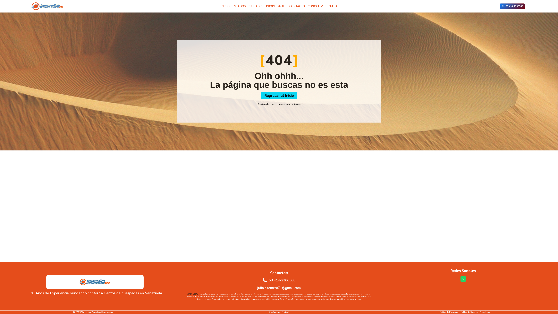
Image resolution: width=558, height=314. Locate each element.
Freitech (285, 312)
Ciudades (256, 6)
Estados (239, 6)
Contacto (297, 6)
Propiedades (276, 6)
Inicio (225, 6)
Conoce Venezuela (322, 6)
